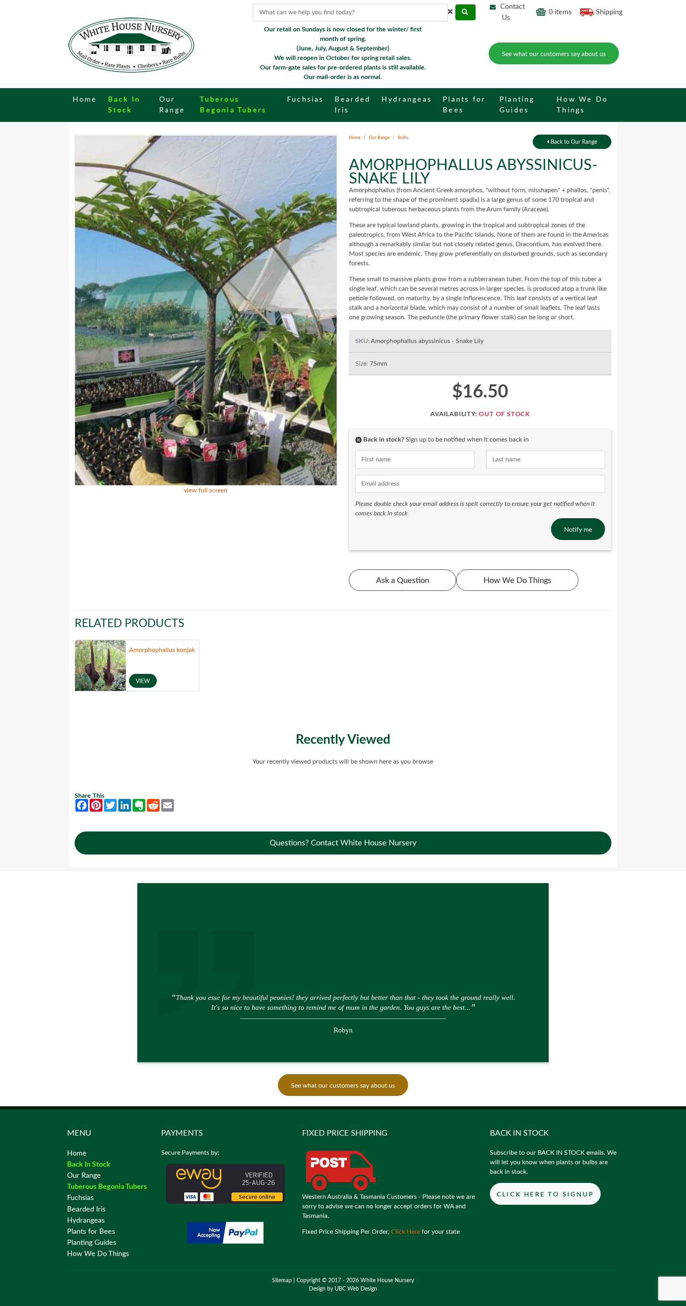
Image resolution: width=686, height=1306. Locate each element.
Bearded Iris (86, 1209)
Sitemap (282, 1280)
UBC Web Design (356, 1289)
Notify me (578, 530)
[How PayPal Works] (225, 1232)
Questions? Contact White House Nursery (343, 843)
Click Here (405, 1232)
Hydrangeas (86, 1220)
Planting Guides (91, 1242)
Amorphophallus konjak (162, 650)
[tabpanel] (343, 1012)
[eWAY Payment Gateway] (225, 1183)
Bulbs (403, 137)
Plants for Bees (91, 1231)
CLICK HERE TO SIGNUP (545, 1194)
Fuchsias (80, 1197)
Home (354, 137)
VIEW (143, 681)
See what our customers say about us (554, 54)
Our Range (379, 137)
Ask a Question (402, 581)
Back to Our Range (573, 142)
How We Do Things (517, 581)
